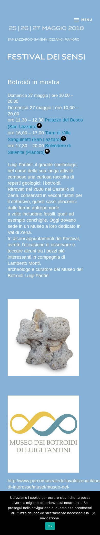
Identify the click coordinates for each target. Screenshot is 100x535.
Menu (86, 19)
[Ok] (93, 513)
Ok (50, 526)
